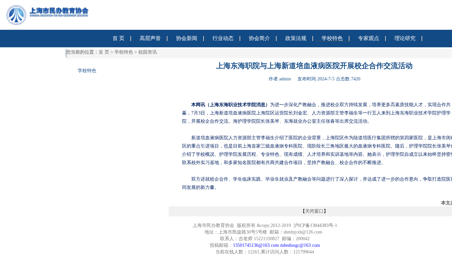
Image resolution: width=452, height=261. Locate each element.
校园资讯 (147, 52)
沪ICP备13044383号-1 (315, 225)
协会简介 (259, 38)
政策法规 (295, 38)
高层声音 (150, 38)
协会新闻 (186, 38)
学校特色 (332, 38)
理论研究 (405, 38)
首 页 (118, 38)
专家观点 (368, 38)
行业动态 (223, 38)
